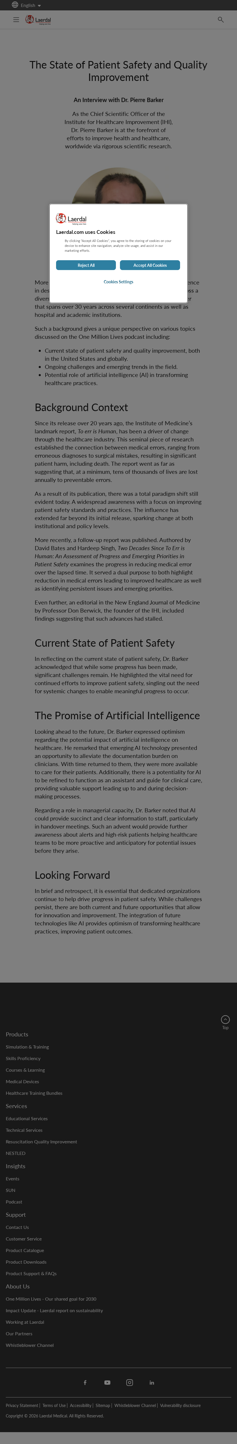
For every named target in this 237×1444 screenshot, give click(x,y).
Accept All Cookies (150, 265)
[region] (118, 253)
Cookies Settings (118, 282)
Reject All (86, 265)
